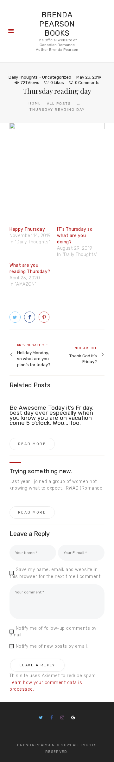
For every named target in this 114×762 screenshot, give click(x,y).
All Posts (59, 104)
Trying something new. (41, 471)
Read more (32, 444)
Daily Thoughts (23, 77)
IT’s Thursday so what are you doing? (74, 236)
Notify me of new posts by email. (52, 646)
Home (34, 103)
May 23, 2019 (88, 77)
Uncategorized (56, 77)
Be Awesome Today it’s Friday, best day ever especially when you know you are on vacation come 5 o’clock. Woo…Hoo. (52, 415)
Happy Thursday (27, 229)
